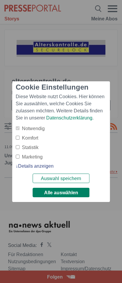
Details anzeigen (36, 166)
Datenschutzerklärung (69, 117)
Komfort (30, 137)
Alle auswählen (61, 192)
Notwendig (33, 128)
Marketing (32, 156)
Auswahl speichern (61, 178)
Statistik (30, 147)
